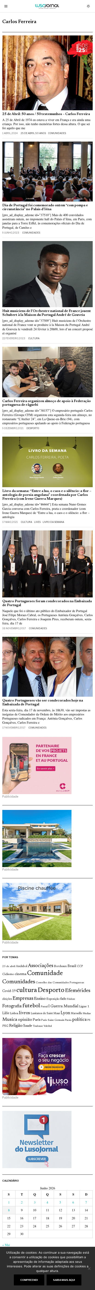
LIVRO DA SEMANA (53, 522)
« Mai (6, 1245)
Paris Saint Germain (52, 1020)
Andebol (21, 966)
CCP (80, 966)
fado (63, 999)
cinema (21, 974)
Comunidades (57, 133)
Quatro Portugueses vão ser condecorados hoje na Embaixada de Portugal (42, 702)
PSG (5, 1026)
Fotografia (12, 1006)
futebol (31, 1006)
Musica (9, 1019)
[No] (89, 1268)
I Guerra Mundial (63, 1006)
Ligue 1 (84, 1006)
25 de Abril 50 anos (33, 133)
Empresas (22, 998)
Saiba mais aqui (64, 1280)
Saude (27, 1026)
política (79, 1020)
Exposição (52, 998)
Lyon (65, 1013)
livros (24, 1013)
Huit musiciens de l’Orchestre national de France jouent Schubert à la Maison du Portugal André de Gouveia (46, 313)
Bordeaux (60, 966)
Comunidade (45, 973)
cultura (26, 990)
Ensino (40, 999)
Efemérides (77, 990)
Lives (37, 522)
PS (88, 1020)
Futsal (44, 1006)
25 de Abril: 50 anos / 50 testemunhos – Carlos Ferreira (46, 114)
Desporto (33, 428)
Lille (5, 1013)
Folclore (71, 999)
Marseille (76, 1013)
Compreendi (29, 1280)
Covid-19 (9, 991)
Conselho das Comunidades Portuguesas (60, 982)
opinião (25, 1020)
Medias (87, 1013)
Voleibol (48, 1026)
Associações (40, 965)
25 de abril (8, 966)
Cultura (33, 338)
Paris (37, 1020)
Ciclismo (8, 974)
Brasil (72, 966)
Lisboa (14, 1013)
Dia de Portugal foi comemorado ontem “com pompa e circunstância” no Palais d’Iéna (45, 207)
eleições (7, 999)
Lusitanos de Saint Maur (45, 1013)
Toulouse (38, 1026)
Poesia (68, 1020)
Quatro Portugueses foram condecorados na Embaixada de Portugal (47, 603)
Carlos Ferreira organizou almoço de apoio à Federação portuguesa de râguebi (46, 403)
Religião (16, 1026)
